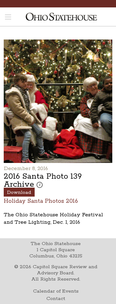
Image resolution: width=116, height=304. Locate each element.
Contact (55, 298)
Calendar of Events (56, 291)
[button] (40, 185)
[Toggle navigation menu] (8, 18)
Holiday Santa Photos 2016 (41, 201)
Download (19, 192)
